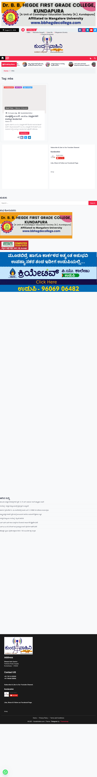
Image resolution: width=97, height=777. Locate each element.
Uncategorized (9, 87)
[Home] (2, 58)
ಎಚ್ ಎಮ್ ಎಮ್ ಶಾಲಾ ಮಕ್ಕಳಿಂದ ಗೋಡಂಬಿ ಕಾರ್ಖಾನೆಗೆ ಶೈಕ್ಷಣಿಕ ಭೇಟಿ (63, 64)
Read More (24, 133)
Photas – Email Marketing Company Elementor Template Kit (45, 726)
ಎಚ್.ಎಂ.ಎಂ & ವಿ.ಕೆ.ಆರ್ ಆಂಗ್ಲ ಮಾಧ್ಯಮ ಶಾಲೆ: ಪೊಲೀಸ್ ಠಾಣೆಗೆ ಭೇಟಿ (86, 64)
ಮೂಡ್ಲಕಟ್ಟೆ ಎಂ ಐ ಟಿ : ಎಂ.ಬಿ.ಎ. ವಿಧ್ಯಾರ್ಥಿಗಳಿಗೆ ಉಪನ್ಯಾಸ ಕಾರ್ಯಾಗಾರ (21, 117)
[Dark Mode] (90, 58)
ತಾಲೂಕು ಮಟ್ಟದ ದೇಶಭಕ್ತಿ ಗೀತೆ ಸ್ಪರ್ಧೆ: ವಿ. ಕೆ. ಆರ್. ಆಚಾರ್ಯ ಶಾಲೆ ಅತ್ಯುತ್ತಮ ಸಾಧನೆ (22, 502)
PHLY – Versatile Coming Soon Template (35, 726)
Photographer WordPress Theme (61, 726)
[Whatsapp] (5, 772)
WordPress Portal (26, 726)
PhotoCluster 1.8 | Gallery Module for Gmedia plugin (57, 726)
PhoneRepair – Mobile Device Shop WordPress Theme (39, 726)
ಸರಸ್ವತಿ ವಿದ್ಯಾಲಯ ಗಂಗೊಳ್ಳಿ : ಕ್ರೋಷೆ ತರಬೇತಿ (39, 64)
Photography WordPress (71, 726)
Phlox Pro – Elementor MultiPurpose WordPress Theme (29, 726)
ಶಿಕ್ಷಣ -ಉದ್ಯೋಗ (27, 87)
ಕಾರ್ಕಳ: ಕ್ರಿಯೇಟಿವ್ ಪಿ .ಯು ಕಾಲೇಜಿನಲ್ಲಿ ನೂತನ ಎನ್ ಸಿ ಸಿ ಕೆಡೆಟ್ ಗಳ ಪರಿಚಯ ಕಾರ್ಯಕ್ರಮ (24, 510)
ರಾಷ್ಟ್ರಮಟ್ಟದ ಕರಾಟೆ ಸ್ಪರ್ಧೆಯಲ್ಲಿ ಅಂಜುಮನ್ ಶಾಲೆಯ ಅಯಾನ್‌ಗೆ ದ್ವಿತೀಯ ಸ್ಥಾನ (17, 64)
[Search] (95, 58)
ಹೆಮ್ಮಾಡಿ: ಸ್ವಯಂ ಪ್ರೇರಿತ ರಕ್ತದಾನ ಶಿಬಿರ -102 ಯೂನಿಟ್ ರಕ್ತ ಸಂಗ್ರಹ (18, 531)
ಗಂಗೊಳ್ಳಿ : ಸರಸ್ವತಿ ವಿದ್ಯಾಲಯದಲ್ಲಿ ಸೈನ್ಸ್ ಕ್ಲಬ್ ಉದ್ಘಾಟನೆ (14, 506)
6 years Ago (13, 113)
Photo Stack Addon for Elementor (53, 726)
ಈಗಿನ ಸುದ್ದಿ (18, 87)
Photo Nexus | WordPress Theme (49, 726)
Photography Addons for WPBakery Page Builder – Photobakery (66, 726)
